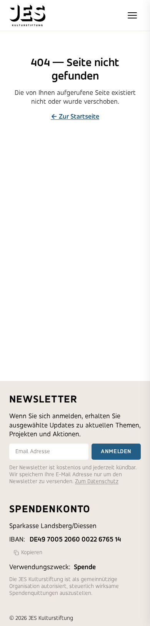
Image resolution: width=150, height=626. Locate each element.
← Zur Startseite (75, 116)
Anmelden (116, 451)
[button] (132, 15)
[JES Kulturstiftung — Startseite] (27, 15)
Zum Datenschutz (96, 481)
